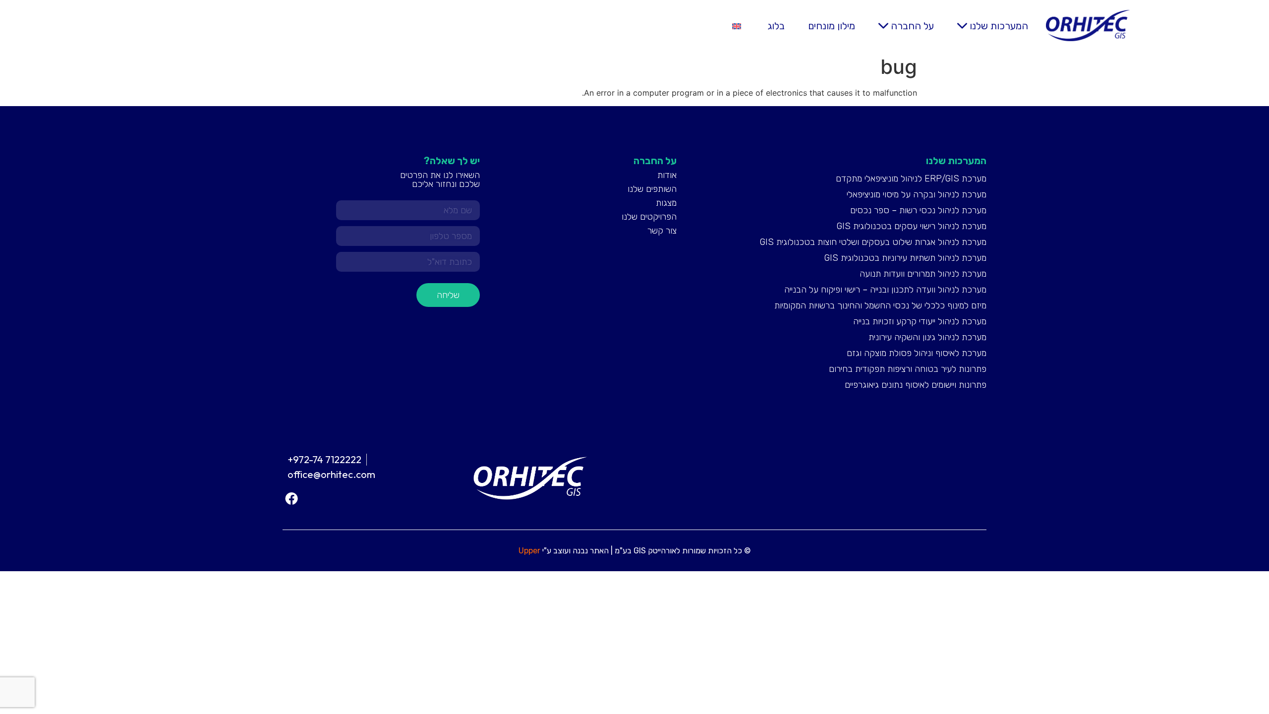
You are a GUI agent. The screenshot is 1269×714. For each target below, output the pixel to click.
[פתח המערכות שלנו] (962, 26)
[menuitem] (736, 25)
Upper (529, 550)
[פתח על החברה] (883, 26)
